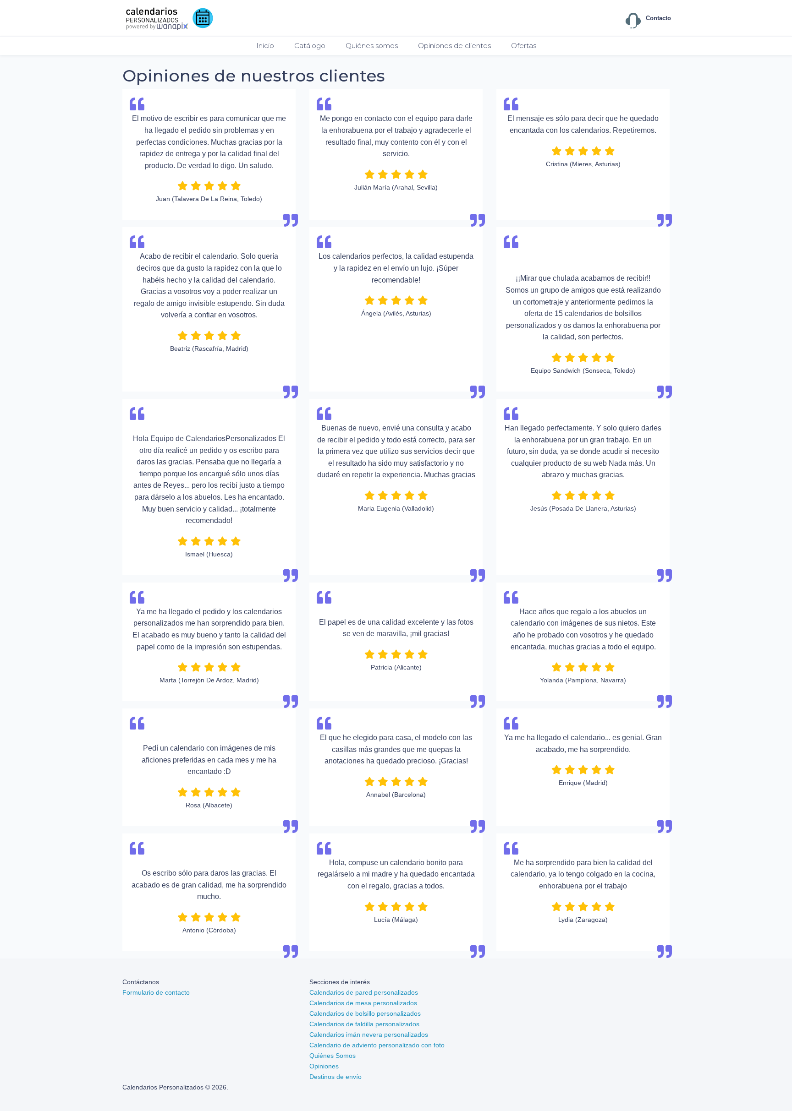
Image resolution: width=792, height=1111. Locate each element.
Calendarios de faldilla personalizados (364, 1024)
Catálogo (309, 45)
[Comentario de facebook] (583, 264)
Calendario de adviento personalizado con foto (377, 1045)
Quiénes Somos (332, 1055)
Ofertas (523, 45)
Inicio (265, 45)
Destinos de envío (335, 1076)
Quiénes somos (372, 45)
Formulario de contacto (156, 992)
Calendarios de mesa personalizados (363, 1003)
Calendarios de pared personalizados (363, 992)
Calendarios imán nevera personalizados (368, 1034)
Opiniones (324, 1066)
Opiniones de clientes (454, 45)
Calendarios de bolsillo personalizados (365, 1013)
